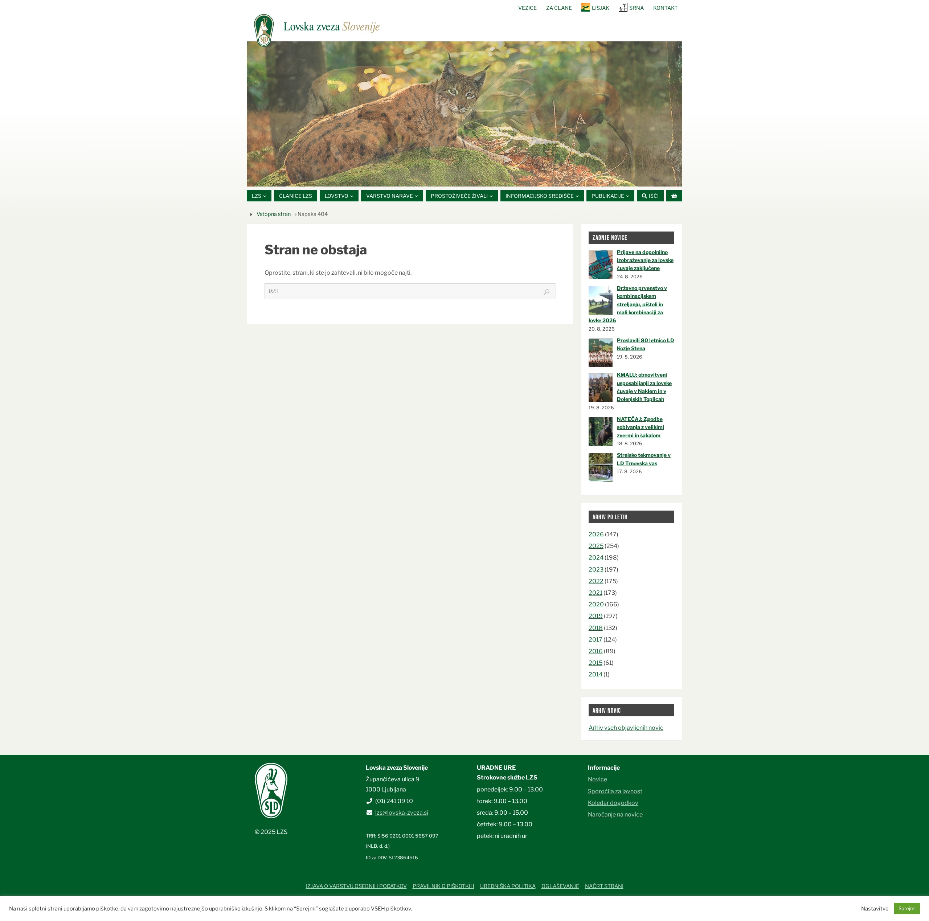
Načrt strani (604, 886)
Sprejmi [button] (907, 908)
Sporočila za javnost (615, 791)
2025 (596, 546)
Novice (597, 779)
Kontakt (665, 8)
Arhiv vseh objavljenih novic (626, 727)
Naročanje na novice (615, 814)
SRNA (636, 8)
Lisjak (600, 8)
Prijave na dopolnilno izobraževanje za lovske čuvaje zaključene (645, 260)
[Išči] (546, 292)
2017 (595, 639)
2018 (596, 628)
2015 (595, 662)
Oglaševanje (560, 886)
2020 (596, 604)
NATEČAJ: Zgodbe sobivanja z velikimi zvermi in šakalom (640, 427)
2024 (596, 557)
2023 (596, 569)
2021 (595, 592)
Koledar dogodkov (613, 802)
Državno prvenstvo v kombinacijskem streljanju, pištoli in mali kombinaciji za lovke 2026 (628, 304)
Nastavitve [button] (875, 908)
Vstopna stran (274, 214)
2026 (596, 534)
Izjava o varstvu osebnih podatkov (356, 886)
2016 (596, 651)
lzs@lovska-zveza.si (401, 812)
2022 (596, 581)
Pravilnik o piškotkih (443, 886)
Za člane (559, 8)
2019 (596, 616)
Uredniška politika (508, 886)
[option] (464, 114)
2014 (595, 674)
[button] (443, 177)
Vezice (527, 8)
